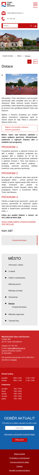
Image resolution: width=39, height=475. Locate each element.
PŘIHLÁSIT (19, 440)
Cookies (19, 466)
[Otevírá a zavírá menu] (35, 4)
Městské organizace (16, 314)
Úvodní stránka (7, 56)
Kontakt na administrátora (19, 470)
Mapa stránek (19, 454)
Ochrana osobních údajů (19, 462)
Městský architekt (16, 291)
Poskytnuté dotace (19, 240)
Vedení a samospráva (17, 278)
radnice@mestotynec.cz (16, 348)
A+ (35, 61)
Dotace (12, 303)
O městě (12, 271)
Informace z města (16, 265)
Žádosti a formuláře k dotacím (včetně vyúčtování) (16, 128)
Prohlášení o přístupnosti (19, 458)
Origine (14, 360)
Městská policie (15, 284)
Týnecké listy (14, 321)
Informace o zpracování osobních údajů (19, 434)
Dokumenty (13, 297)
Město (19, 56)
